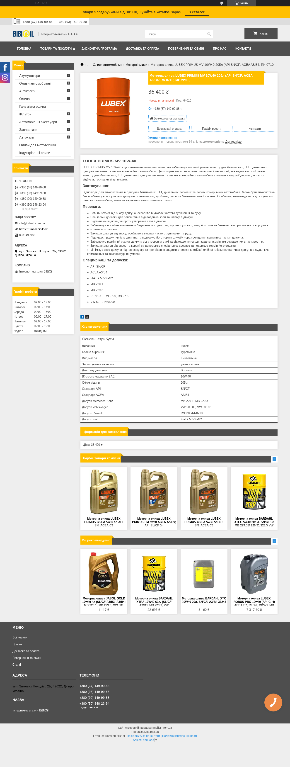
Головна (24, 48)
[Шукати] (209, 34)
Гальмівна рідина (32, 106)
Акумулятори (29, 76)
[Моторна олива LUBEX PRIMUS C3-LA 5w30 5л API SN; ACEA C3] (204, 492)
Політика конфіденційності (179, 736)
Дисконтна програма (99, 48)
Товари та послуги (56, 48)
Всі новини (19, 637)
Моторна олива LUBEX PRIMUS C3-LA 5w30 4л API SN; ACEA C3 (103, 522)
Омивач (25, 99)
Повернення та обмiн (186, 48)
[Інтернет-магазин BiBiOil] (23, 34)
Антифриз (27, 91)
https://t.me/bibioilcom (33, 229)
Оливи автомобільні (107, 64)
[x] (87, 317)
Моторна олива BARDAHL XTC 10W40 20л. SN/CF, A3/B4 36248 (204, 600)
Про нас (219, 48)
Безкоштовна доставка (169, 118)
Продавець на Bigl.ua (145, 731)
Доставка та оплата (142, 48)
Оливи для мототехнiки (37, 145)
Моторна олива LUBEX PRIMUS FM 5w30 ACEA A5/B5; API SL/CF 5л (154, 522)
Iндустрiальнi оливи (34, 153)
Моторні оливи (136, 64)
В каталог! (196, 12)
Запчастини (28, 129)
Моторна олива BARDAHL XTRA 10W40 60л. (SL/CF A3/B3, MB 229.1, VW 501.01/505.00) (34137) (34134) (153, 602)
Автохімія (26, 137)
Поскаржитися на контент (143, 736)
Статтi (16, 664)
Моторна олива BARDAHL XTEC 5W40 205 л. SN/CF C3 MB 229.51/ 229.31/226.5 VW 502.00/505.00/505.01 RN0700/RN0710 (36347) (254, 522)
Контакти (243, 48)
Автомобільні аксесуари (38, 122)
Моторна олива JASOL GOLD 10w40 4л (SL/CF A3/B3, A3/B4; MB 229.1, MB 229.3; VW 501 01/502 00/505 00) (104, 602)
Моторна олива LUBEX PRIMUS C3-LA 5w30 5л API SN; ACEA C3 (203, 522)
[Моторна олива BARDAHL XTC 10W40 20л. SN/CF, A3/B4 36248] (204, 574)
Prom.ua (167, 727)
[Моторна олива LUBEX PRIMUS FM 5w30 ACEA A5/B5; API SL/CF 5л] (154, 492)
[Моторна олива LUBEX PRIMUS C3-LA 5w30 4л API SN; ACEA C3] (104, 492)
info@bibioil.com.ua (32, 223)
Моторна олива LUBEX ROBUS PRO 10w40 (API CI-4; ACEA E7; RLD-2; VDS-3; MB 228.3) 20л (254, 602)
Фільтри (25, 114)
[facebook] (82, 317)
